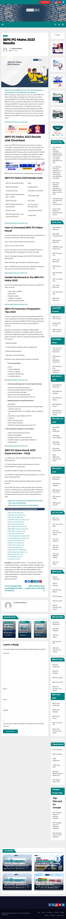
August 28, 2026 (10, 868)
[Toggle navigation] (63, 24)
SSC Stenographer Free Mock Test (18, 536)
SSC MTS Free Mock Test (16, 533)
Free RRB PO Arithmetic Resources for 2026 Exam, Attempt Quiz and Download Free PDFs (57, 172)
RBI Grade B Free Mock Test (17, 515)
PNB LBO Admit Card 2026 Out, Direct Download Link (46, 884)
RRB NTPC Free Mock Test (16, 531)
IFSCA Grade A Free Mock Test (17, 552)
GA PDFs (56, 912)
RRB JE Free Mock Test (15, 554)
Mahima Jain (21, 868)
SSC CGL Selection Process (56, 547)
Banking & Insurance (23, 622)
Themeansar (4, 914)
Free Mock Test (45, 2)
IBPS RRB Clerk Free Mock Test (18, 529)
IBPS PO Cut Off (58, 682)
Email (5, 699)
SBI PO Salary (57, 596)
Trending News (8, 622)
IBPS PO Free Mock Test (15, 512)
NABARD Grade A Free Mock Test (18, 519)
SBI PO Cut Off (57, 601)
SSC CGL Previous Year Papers (57, 532)
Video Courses (60, 915)
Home (38, 912)
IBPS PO (5, 35)
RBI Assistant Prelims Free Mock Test (16, 122)
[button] (55, 24)
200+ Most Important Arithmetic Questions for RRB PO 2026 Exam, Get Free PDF (57, 188)
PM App (62, 912)
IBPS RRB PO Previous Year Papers (57, 412)
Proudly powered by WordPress (9, 913)
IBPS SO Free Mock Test (15, 517)
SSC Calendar (57, 749)
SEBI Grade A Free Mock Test (17, 550)
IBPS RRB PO (7, 861)
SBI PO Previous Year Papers (57, 607)
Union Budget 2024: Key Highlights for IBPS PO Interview (13, 588)
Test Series (52, 915)
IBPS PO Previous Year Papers (57, 688)
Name (5, 689)
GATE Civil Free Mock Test (16, 540)
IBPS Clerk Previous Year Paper (57, 731)
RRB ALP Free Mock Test (16, 543)
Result (46, 915)
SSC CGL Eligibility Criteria (56, 555)
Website (5, 710)
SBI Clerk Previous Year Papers (57, 650)
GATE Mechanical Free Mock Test (18, 538)
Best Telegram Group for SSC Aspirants (57, 835)
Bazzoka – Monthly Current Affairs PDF (58, 773)
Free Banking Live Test (15, 556)
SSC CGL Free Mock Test (16, 522)
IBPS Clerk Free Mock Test (16, 524)
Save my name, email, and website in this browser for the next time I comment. (23, 725)
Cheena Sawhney (16, 48)
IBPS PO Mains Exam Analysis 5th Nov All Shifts (35, 587)
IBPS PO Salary (58, 677)
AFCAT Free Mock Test (15, 547)
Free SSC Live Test (14, 559)
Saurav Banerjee (54, 887)
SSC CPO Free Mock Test (16, 545)
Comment (6, 653)
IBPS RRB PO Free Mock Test (17, 526)
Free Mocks (50, 912)
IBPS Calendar (57, 754)
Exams (43, 912)
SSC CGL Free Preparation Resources (57, 350)
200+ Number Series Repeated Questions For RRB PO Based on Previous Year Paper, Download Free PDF (57, 155)
